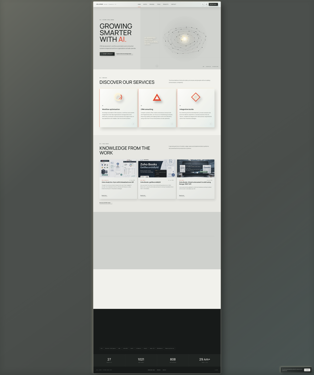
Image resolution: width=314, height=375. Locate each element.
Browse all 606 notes (106, 202)
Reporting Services (169, 348)
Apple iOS (152, 348)
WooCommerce (160, 348)
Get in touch (213, 4)
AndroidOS (125, 348)
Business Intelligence (110, 348)
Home (139, 4)
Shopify (145, 348)
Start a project (108, 54)
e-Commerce (138, 348)
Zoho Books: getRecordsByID (150, 182)
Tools (158, 4)
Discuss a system (162, 299)
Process (152, 4)
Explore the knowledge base (124, 53)
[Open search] (202, 4)
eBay (119, 348)
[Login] (206, 4)
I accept (307, 369)
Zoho (102, 348)
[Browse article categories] (147, 4)
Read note (104, 195)
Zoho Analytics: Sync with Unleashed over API (118, 182)
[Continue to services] (157, 66)
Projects (165, 4)
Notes (145, 4)
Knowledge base (151, 369)
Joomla (131, 348)
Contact (173, 4)
